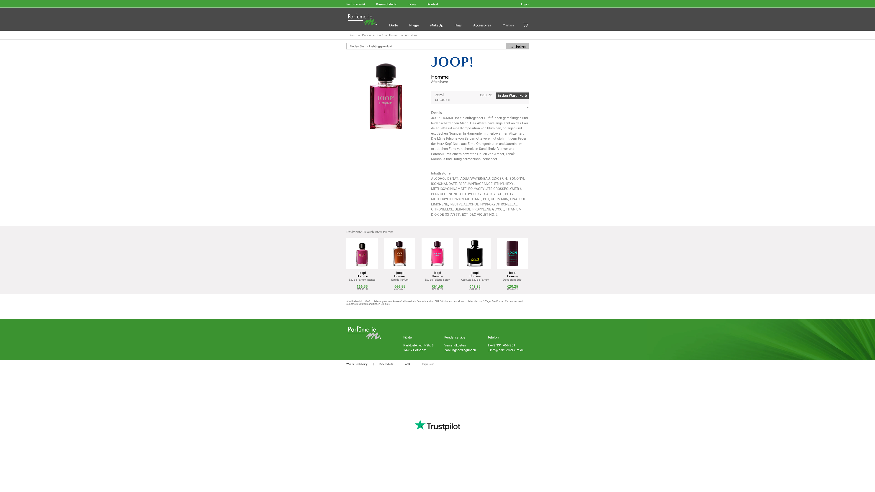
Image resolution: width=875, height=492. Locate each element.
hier (387, 303)
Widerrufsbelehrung (356, 364)
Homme (440, 77)
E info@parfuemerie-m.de (506, 350)
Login (525, 4)
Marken (508, 25)
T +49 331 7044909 (501, 345)
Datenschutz (386, 364)
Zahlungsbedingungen (460, 350)
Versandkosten (455, 345)
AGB (407, 364)
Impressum (428, 364)
